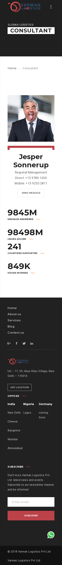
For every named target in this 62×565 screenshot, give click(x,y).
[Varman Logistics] (24, 7)
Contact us (16, 332)
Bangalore (14, 430)
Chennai (13, 421)
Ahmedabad (15, 448)
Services (14, 320)
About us (14, 314)
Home (12, 68)
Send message (31, 193)
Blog (11, 326)
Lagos (27, 412)
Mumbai (13, 439)
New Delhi (14, 412)
